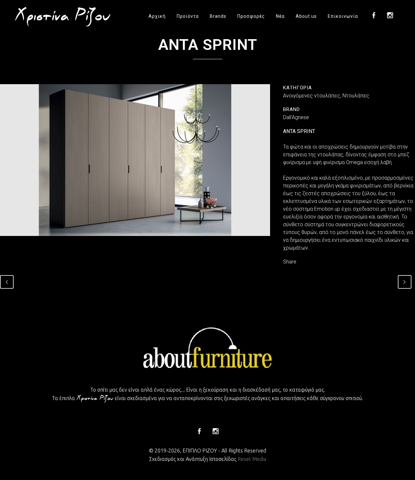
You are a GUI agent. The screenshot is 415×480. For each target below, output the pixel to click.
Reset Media (252, 459)
